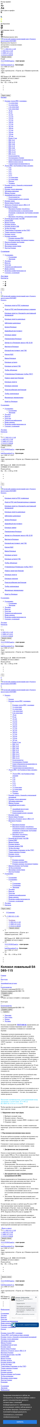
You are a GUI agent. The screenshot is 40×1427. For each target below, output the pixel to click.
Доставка (8, 261)
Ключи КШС (9, 220)
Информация (5, 1309)
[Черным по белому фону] (1, 13)
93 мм (10, 113)
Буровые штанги (10, 224)
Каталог (4, 97)
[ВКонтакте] (5, 282)
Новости (7, 263)
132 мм (11, 120)
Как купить (8, 1017)
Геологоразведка (14, 156)
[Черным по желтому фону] (1, 19)
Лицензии (12, 259)
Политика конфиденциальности (15, 271)
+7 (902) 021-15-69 (10, 49)
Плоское (11, 181)
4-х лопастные (13, 105)
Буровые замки (10, 201)
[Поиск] (2, 289)
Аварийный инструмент (13, 195)
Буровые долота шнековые (13, 189)
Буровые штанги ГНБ (12, 226)
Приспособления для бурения (14, 242)
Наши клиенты (10, 269)
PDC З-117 (12, 150)
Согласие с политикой (12, 273)
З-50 (10, 169)
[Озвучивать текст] (2, 32)
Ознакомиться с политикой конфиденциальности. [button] (13, 1416)
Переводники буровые (12, 203)
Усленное (12, 183)
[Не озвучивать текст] (2, 35)
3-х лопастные (13, 103)
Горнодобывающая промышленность (21, 160)
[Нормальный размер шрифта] (2, 6)
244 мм (11, 132)
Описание (8, 1015)
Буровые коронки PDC (16, 238)
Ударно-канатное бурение (13, 232)
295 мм (11, 136)
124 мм (11, 118)
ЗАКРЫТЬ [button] (20, 1422)
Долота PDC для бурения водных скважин (19, 166)
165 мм (11, 126)
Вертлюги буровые (11, 207)
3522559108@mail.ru (7, 61)
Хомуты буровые (10, 248)
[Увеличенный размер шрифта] (2, 8)
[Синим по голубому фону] (1, 17)
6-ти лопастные (14, 109)
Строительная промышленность (19, 164)
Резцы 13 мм (13, 138)
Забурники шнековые (12, 191)
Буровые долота (10, 234)
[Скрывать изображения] (2, 28)
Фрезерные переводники (13, 246)
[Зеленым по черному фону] (1, 22)
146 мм (11, 122)
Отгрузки (8, 265)
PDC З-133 (12, 152)
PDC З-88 (12, 148)
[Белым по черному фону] (1, 15)
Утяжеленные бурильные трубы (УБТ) (17, 230)
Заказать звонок (6, 57)
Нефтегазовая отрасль (16, 162)
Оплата (7, 1019)
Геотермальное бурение (16, 158)
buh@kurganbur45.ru (7, 65)
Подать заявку (6, 95)
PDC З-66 (12, 144)
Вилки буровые (10, 222)
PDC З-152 (12, 154)
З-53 (10, 171)
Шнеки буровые (10, 193)
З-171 (10, 175)
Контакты (4, 278)
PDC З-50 (12, 142)
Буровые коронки (11, 236)
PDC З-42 (12, 140)
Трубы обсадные (10, 228)
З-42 (10, 167)
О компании (5, 251)
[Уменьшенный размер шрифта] (2, 4)
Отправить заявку (7, 993)
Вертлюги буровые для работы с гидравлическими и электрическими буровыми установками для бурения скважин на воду (24, 212)
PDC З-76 (12, 146)
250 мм (11, 134)
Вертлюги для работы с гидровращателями (23, 216)
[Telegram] (5, 284)
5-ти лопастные (14, 107)
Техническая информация (13, 267)
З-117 (10, 173)
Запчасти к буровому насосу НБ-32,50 (17, 205)
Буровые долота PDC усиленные (16, 101)
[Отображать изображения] (2, 26)
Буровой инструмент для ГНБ (14, 218)
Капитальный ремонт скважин (19, 199)
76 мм (10, 111)
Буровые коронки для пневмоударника (21, 240)
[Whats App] (5, 285)
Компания (4, 1382)
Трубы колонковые (11, 244)
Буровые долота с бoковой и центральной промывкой (18, 1337)
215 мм (11, 130)
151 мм (11, 124)
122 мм (11, 117)
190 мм (11, 128)
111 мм (11, 115)
